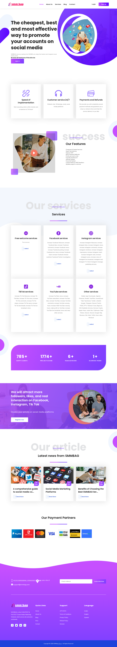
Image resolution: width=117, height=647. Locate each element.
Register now (19, 420)
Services (58, 4)
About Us (49, 4)
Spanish (86, 617)
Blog (65, 4)
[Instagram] (25, 625)
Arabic (86, 611)
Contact (72, 4)
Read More (19, 497)
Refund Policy (64, 621)
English (86, 614)
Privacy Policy (64, 617)
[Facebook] (12, 625)
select (27, 248)
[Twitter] (16, 625)
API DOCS (63, 611)
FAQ (36, 621)
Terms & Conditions (65, 614)
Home (41, 4)
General (62, 624)
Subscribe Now (99, 581)
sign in (17, 61)
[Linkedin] (20, 625)
